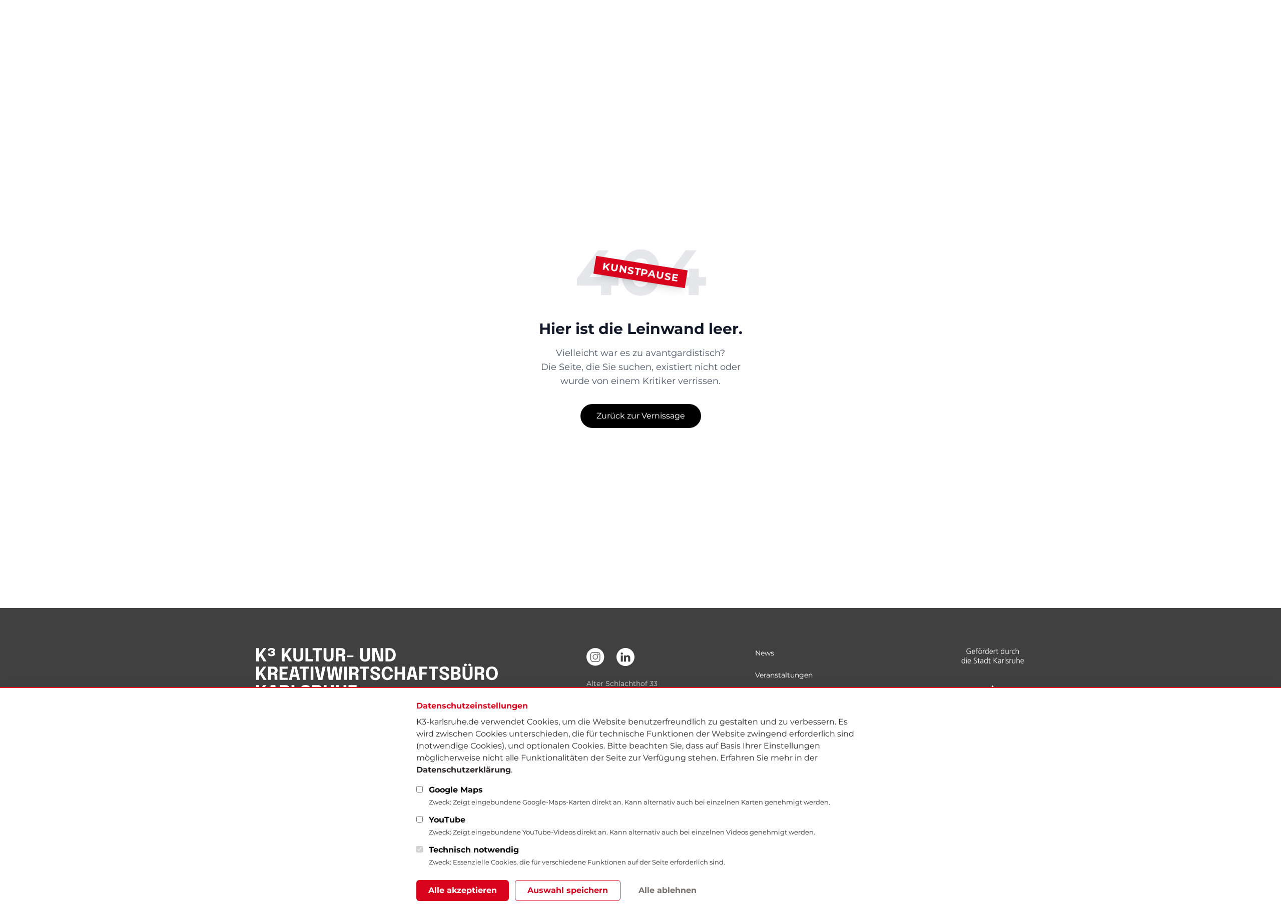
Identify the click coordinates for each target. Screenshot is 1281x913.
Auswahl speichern (567, 890)
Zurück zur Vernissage (640, 415)
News (764, 653)
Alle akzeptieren (462, 890)
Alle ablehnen (667, 890)
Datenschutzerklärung (463, 769)
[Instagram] (595, 657)
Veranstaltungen (784, 675)
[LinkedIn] (625, 657)
